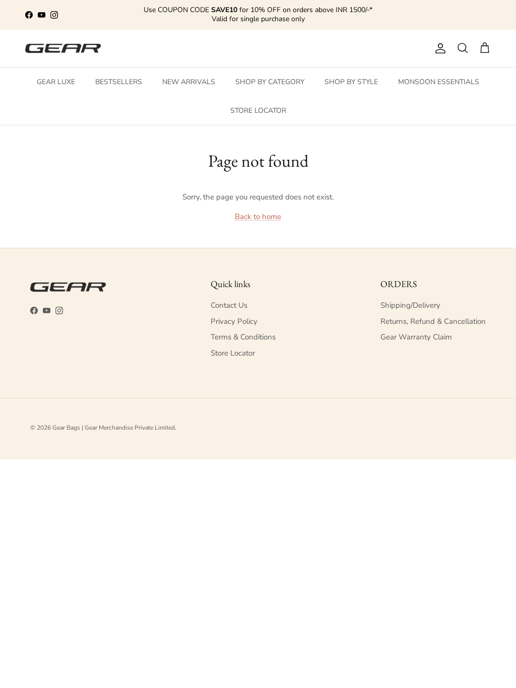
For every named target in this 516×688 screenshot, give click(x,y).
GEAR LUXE (56, 82)
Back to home (258, 217)
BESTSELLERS (118, 82)
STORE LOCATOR (258, 110)
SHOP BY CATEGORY (269, 82)
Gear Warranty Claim (416, 337)
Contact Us (229, 305)
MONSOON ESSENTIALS (438, 82)
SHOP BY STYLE (351, 82)
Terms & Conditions (243, 337)
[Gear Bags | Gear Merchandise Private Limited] (63, 48)
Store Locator (233, 353)
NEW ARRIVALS (188, 82)
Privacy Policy (234, 321)
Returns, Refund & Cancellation (433, 321)
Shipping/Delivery (410, 305)
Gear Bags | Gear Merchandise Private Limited (113, 428)
